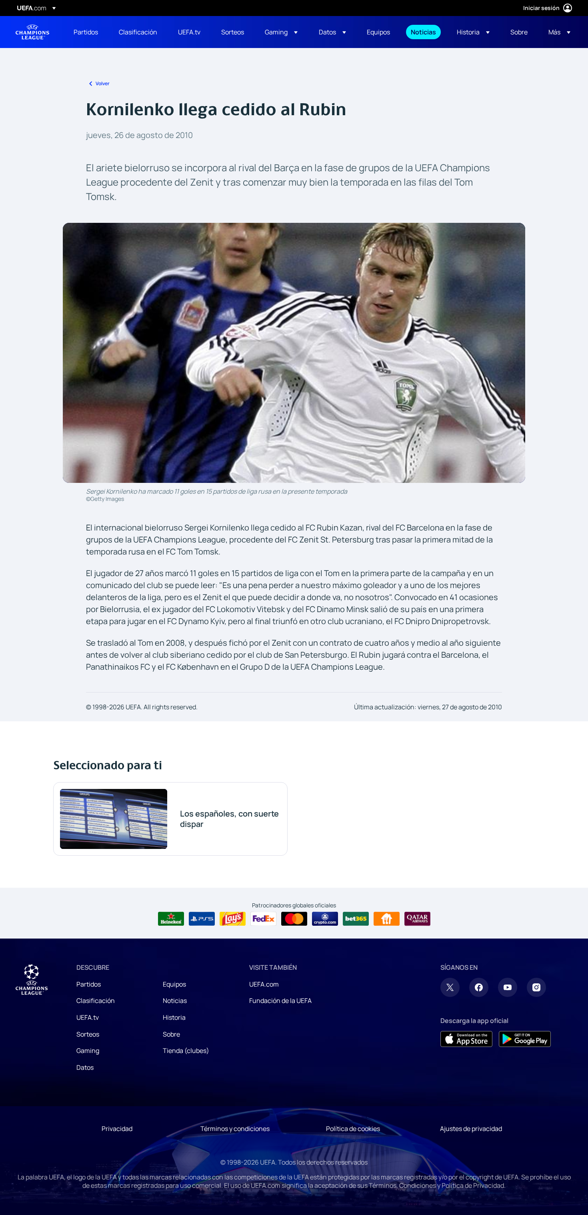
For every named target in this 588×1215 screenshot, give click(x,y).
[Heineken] (171, 919)
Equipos (174, 984)
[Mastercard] (294, 919)
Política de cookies (353, 1128)
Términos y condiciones (235, 1128)
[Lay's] (233, 919)
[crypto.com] (325, 919)
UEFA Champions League (32, 32)
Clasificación (95, 1000)
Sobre (171, 1034)
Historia (174, 1017)
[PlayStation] (202, 919)
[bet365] (356, 919)
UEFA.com (264, 984)
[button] (281, 32)
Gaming (87, 1050)
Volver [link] (103, 83)
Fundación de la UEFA (280, 1000)
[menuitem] (86, 32)
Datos (85, 1067)
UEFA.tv (87, 1017)
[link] (85, 32)
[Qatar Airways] (417, 919)
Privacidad (117, 1128)
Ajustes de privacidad (471, 1128)
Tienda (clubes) (186, 1050)
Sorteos (87, 1034)
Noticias (175, 1000)
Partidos (88, 984)
